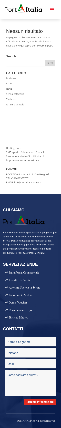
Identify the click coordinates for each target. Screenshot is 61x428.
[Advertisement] (30, 126)
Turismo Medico (18, 317)
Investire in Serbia (19, 280)
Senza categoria (15, 94)
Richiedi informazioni (40, 402)
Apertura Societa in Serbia (24, 287)
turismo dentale (15, 104)
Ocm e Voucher (18, 302)
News (9, 88)
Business (11, 78)
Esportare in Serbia (20, 295)
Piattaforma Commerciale (24, 272)
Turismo (10, 99)
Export (9, 83)
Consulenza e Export (21, 310)
